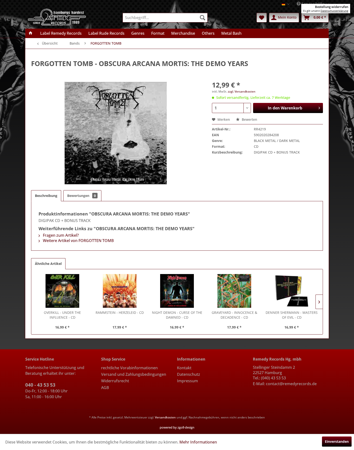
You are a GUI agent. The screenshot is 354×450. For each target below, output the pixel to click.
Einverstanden (337, 441)
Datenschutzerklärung (334, 11)
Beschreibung (46, 195)
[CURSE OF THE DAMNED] (177, 291)
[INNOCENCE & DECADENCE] (234, 291)
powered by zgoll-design (177, 427)
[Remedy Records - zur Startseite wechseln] (57, 16)
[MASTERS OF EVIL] (291, 291)
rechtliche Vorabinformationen (129, 367)
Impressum (187, 380)
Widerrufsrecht (115, 380)
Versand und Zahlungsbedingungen (133, 374)
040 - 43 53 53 (40, 385)
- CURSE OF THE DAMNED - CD (177, 315)
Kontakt (184, 367)
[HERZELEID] (119, 291)
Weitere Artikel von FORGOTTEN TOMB (78, 240)
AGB (105, 387)
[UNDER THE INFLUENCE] (62, 291)
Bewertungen (81, 195)
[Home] (30, 33)
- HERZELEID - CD (120, 312)
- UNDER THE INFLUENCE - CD (62, 315)
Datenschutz (188, 374)
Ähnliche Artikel (48, 263)
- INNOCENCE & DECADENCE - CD (234, 315)
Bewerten (249, 119)
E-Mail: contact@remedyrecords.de (285, 383)
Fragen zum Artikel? (60, 235)
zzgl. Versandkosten (242, 91)
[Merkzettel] (261, 17)
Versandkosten (165, 417)
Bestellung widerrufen (331, 7)
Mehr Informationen (198, 442)
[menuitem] (165, 17)
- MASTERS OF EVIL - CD (292, 315)
